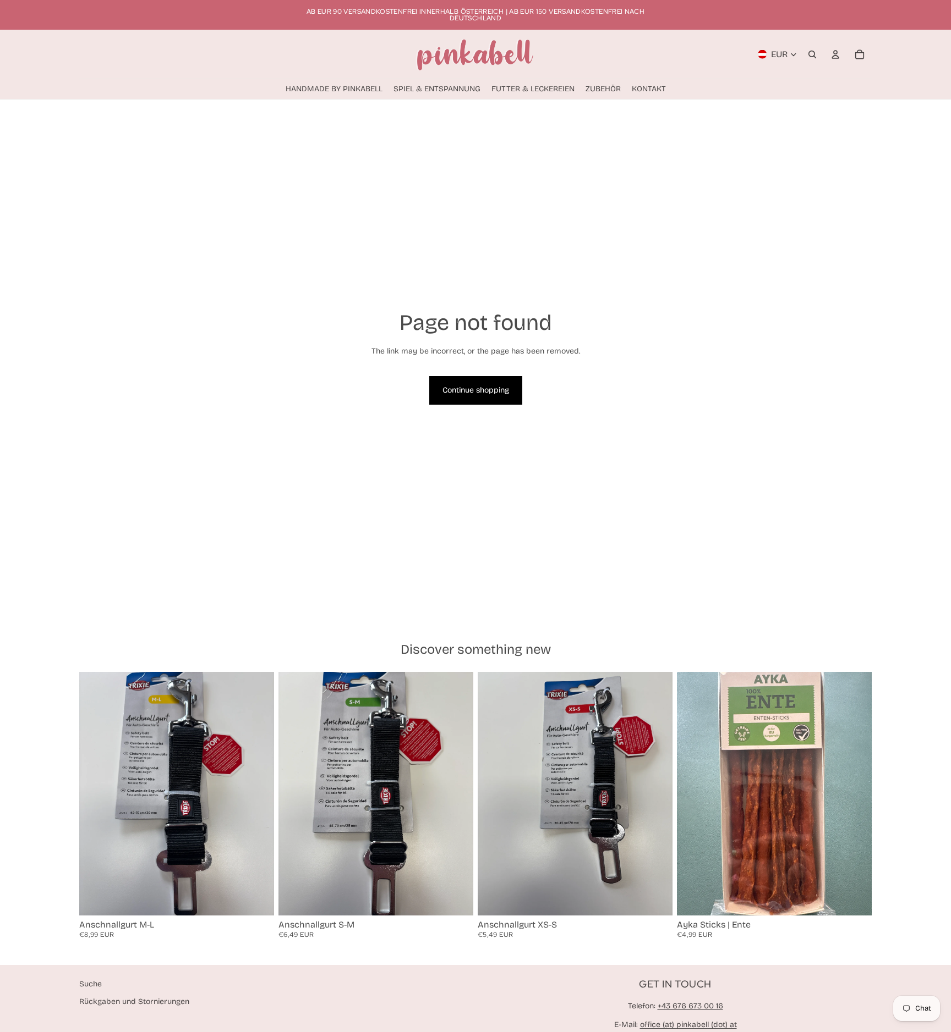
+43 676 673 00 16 (690, 1006)
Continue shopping (475, 390)
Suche (90, 984)
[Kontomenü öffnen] (835, 54)
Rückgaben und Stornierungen (134, 1001)
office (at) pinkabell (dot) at (688, 1024)
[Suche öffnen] (812, 54)
